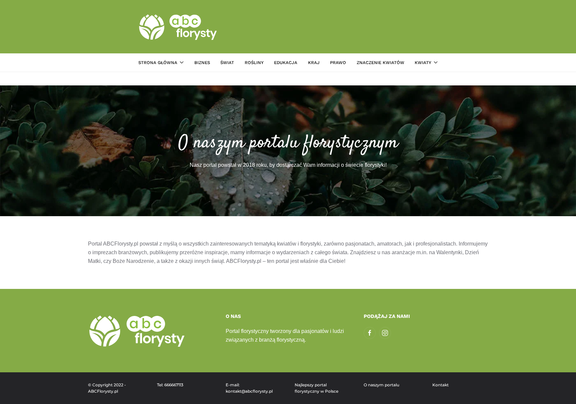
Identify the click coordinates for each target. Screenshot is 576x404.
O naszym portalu (381, 384)
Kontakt (440, 384)
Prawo (338, 62)
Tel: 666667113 (170, 384)
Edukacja (285, 62)
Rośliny (254, 62)
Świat (227, 62)
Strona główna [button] (157, 62)
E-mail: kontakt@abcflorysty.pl (249, 388)
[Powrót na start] (179, 27)
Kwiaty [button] (423, 62)
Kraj (314, 62)
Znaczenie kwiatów (380, 62)
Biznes (202, 62)
